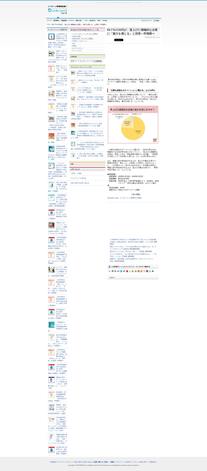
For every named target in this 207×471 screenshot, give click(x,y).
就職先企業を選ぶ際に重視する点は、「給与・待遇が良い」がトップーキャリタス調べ (57, 439)
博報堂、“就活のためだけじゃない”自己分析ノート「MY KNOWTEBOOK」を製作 (57, 409)
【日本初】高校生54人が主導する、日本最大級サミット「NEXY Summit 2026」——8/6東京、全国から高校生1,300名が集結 (57, 123)
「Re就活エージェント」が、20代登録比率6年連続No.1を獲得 (57, 326)
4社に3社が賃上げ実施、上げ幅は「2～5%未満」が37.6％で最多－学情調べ (57, 187)
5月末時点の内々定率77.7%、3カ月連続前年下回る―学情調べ (57, 214)
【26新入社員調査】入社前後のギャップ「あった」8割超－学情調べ (57, 108)
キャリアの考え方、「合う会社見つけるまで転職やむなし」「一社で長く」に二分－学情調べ (90, 90)
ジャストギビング (78, 34)
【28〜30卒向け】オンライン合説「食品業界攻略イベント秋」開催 (57, 138)
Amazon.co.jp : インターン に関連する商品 (124, 198)
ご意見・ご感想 (76, 173)
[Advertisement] (114, 10)
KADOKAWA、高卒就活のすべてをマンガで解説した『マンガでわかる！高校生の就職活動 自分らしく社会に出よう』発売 (57, 152)
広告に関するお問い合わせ (80, 183)
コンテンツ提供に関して (140, 462)
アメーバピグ (76, 51)
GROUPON (76, 39)
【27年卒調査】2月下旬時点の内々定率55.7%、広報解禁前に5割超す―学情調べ (57, 369)
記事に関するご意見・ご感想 (104, 462)
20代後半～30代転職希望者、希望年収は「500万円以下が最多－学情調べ (57, 396)
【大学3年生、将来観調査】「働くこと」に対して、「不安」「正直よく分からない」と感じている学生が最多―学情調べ (57, 286)
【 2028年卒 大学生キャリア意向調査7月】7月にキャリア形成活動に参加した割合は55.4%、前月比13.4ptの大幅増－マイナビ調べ (57, 40)
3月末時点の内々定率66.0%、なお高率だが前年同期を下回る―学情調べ (57, 314)
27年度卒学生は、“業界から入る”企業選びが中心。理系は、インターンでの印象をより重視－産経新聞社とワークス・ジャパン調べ (57, 424)
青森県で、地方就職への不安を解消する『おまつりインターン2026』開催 (57, 95)
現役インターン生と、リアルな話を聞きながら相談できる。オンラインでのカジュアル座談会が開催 (90, 73)
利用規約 (53, 462)
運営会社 (153, 462)
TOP (48, 24)
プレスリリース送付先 (78, 178)
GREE (74, 46)
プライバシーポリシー (65, 462)
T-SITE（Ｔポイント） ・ (79, 42)
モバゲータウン (77, 48)
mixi (73, 43)
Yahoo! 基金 (76, 36)
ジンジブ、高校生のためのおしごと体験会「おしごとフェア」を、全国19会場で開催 (57, 271)
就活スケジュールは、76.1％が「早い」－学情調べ (127, 251)
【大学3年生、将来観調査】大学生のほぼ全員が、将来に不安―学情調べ (57, 301)
